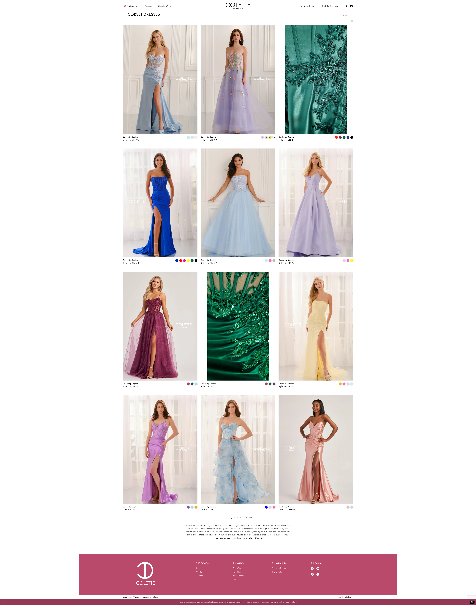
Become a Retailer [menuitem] (279, 568)
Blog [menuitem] (235, 579)
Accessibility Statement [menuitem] (141, 597)
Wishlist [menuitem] (199, 572)
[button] (148, 5)
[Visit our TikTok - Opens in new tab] (317, 574)
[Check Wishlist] (351, 5)
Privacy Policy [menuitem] (154, 597)
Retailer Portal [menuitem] (277, 572)
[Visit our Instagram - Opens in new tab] (317, 568)
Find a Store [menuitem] (237, 568)
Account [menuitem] (199, 576)
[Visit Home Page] (238, 5)
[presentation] (160, 79)
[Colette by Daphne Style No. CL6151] (316, 79)
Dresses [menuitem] (199, 568)
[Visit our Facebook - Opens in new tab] (312, 568)
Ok (472, 602)
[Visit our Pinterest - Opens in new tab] (312, 574)
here (294, 602)
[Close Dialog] (3, 602)
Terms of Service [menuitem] (127, 597)
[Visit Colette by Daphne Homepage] (145, 574)
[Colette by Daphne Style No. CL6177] (238, 326)
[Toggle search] (346, 5)
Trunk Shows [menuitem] (237, 572)
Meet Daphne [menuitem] (238, 576)
